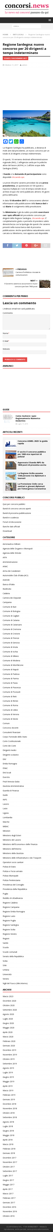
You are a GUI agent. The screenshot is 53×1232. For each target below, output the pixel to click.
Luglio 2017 (8, 1175)
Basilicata (7, 589)
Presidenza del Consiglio (13, 884)
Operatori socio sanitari (13, 862)
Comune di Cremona (12, 629)
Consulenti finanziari (11, 732)
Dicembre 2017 (9, 1157)
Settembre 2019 (10, 1063)
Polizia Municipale (10, 875)
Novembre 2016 (10, 1211)
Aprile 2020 (8, 1032)
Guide (6, 409)
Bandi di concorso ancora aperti (17, 508)
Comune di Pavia (10, 683)
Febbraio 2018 (9, 1148)
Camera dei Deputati (12, 598)
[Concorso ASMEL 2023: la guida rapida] (10, 444)
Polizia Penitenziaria (11, 880)
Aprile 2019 (8, 1086)
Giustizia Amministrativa (13, 786)
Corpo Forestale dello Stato (15, 736)
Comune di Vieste (10, 719)
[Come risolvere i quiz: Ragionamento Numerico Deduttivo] (8, 419)
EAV (4, 759)
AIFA (5, 557)
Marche (6, 822)
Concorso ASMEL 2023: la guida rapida (33, 442)
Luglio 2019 (8, 1072)
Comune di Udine (10, 710)
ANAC (5, 566)
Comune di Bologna (11, 611)
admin (24, 65)
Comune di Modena (11, 660)
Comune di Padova (11, 674)
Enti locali (7, 772)
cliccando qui (18, 177)
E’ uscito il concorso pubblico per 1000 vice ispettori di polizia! (32, 454)
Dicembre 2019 (9, 1050)
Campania (7, 602)
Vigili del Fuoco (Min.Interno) (15, 983)
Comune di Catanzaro (12, 624)
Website (6, 349)
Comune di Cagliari (11, 616)
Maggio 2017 (8, 1184)
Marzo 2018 (8, 1144)
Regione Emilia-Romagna (14, 911)
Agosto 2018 (8, 1122)
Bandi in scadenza (11, 517)
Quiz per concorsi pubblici (14, 504)
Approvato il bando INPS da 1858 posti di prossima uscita (32, 463)
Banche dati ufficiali (11, 526)
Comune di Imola (10, 647)
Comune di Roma (10, 705)
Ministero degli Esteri (12, 835)
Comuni (6, 723)
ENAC (5, 768)
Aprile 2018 (8, 1139)
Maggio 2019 (8, 1081)
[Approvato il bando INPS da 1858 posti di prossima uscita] (10, 465)
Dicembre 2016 (9, 1207)
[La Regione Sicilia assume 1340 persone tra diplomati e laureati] (10, 476)
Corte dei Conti (9, 745)
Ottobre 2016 (9, 1216)
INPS (5, 799)
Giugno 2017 (8, 1180)
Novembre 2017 (10, 1162)
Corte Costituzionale (12, 741)
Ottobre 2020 (9, 1005)
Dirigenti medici (9, 750)
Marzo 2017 (8, 1193)
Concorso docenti (10, 727)
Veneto (6, 978)
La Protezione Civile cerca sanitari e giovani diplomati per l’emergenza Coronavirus (32, 486)
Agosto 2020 (8, 1014)
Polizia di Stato (9, 866)
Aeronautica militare (11, 544)
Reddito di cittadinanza (13, 898)
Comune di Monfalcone (13, 665)
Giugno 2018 (8, 1130)
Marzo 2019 (8, 1090)
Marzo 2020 (8, 1036)
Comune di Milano (11, 656)
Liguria (6, 813)
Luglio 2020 (8, 1018)
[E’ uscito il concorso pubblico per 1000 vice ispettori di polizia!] (10, 455)
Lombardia (7, 817)
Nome (5, 333)
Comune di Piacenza (12, 687)
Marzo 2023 (8, 996)
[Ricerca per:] (26, 26)
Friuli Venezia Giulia (11, 781)
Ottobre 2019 (9, 1059)
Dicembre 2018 (9, 1104)
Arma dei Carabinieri (11, 571)
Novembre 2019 (10, 1054)
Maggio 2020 (8, 1027)
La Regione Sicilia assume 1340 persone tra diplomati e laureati (32, 475)
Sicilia (5, 961)
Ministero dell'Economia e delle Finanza (20, 844)
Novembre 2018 (10, 1108)
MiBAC (6, 826)
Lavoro (6, 804)
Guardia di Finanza (11, 790)
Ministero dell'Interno (12, 849)
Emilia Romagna (10, 763)
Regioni (6, 938)
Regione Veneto (10, 934)
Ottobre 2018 (9, 1113)
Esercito (6, 777)
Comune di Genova (11, 642)
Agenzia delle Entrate (12, 553)
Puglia (5, 893)
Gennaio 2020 (9, 1045)
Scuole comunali (10, 952)
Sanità (5, 943)
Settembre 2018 (10, 1117)
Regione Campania (11, 907)
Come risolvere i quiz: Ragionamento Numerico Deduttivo (28, 418)
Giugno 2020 (8, 1023)
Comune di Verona (11, 714)
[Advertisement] (26, 89)
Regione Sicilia (9, 929)
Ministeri (6, 831)
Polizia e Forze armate (13, 871)
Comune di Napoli (10, 669)
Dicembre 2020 (9, 1001)
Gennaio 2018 (9, 1153)
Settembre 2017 (10, 1171)
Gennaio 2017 (9, 1202)
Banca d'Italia (9, 584)
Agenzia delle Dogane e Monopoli (17, 548)
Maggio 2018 (8, 1135)
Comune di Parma (11, 678)
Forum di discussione (12, 522)
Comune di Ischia (10, 651)
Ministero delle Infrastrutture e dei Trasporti (22, 858)
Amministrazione (10, 562)
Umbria (6, 969)
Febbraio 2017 (9, 1198)
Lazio (5, 808)
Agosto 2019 (8, 1068)
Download (7, 531)
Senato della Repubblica (13, 956)
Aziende (6, 580)
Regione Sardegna (11, 925)
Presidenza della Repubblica (15, 889)
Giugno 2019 (8, 1077)
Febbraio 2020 (9, 1041)
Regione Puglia (9, 920)
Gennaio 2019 (9, 1099)
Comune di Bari (9, 607)
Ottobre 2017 (9, 1166)
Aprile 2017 (8, 1189)
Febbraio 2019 (9, 1095)
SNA (5, 965)
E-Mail (5, 341)
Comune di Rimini (10, 701)
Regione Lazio (9, 916)
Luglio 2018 (8, 1126)
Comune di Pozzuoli (11, 692)
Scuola (6, 947)
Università (7, 974)
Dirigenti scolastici (11, 754)
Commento (8, 313)
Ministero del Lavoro (12, 840)
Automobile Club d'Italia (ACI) (15, 575)
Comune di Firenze (11, 638)
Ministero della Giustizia (13, 853)
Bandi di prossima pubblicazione (17, 513)
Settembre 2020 (10, 1010)
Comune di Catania (11, 620)
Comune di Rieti (10, 696)
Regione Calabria (10, 902)
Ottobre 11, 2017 (11, 65)
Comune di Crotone (11, 633)
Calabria (6, 593)
